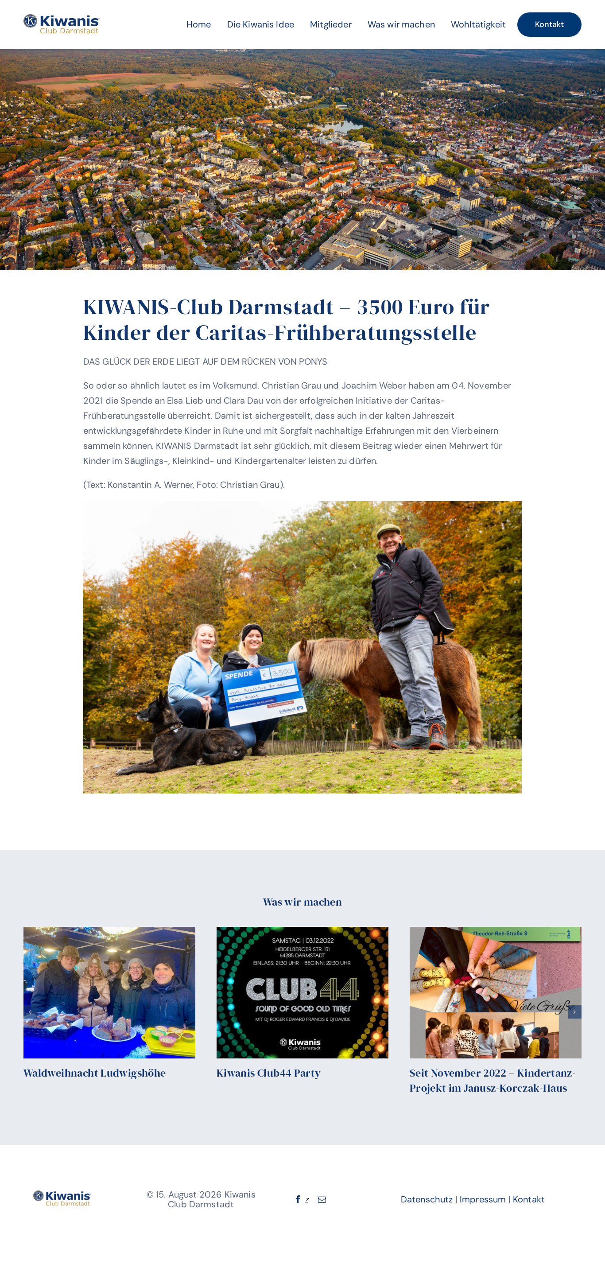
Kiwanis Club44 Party (269, 1073)
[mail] (322, 1199)
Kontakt (529, 1199)
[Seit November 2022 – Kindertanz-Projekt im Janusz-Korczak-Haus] (496, 992)
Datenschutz (427, 1199)
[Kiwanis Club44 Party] (302, 992)
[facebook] (301, 1199)
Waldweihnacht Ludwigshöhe (94, 1073)
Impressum (483, 1199)
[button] (30, 1012)
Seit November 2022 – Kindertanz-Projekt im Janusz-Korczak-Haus (493, 1080)
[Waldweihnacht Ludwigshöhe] (109, 992)
